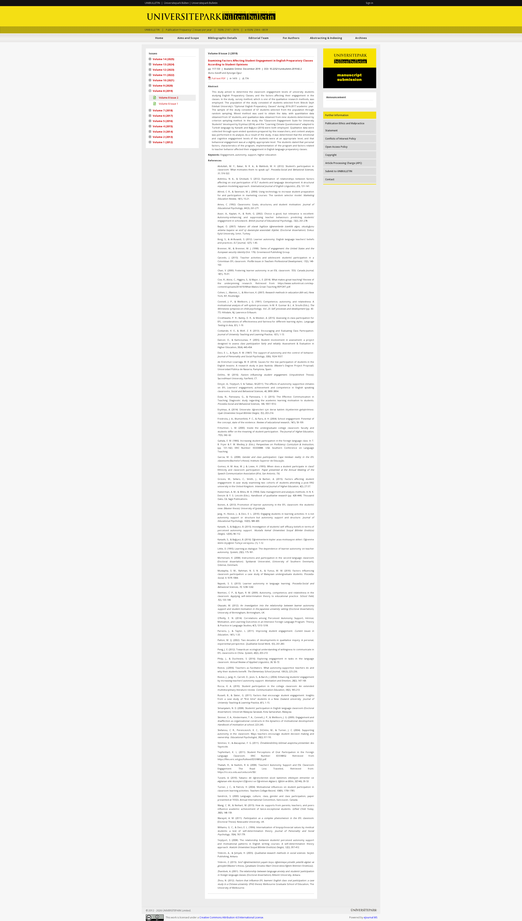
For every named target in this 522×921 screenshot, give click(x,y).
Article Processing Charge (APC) (343, 163)
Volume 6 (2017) (162, 116)
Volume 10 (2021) (163, 80)
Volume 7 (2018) (162, 110)
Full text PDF (218, 78)
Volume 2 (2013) (162, 137)
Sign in (369, 3)
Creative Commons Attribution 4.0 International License (231, 917)
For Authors (291, 38)
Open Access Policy (336, 146)
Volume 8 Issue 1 (168, 104)
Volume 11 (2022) (163, 75)
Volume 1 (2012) (162, 142)
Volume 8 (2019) (162, 91)
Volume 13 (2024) (163, 64)
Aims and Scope (188, 38)
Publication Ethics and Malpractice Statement (344, 127)
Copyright (331, 155)
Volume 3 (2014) (162, 131)
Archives (361, 38)
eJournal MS (370, 917)
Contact (329, 179)
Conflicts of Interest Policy (340, 138)
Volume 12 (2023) (163, 69)
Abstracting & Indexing (326, 38)
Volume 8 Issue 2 (168, 97)
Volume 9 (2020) (162, 85)
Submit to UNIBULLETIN (338, 171)
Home (159, 38)
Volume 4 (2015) (162, 126)
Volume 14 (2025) (163, 59)
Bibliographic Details (222, 38)
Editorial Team (259, 38)
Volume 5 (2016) (162, 121)
